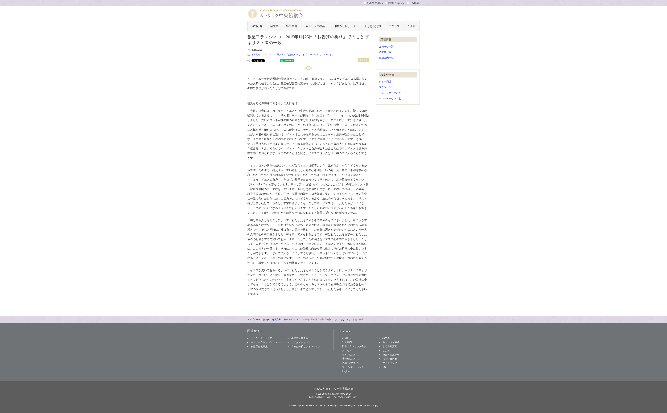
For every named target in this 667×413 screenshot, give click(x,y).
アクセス (394, 26)
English (415, 3)
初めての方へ (375, 3)
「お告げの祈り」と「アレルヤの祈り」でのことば (310, 54)
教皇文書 (256, 54)
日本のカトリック (344, 26)
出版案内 (291, 26)
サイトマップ (389, 362)
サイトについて (350, 354)
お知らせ (256, 26)
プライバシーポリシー (354, 367)
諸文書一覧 (385, 52)
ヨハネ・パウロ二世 (390, 98)
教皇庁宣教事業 (259, 346)
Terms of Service (364, 405)
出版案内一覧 (386, 57)
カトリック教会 (315, 26)
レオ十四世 (385, 81)
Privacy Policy (345, 405)
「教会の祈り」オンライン (305, 346)
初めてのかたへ (350, 362)
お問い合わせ (396, 3)
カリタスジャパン (301, 342)
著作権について (350, 358)
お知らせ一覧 (386, 46)
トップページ (253, 319)
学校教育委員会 (299, 338)
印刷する (363, 60)
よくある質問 (372, 26)
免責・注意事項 (391, 354)
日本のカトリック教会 (354, 346)
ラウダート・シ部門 (262, 338)
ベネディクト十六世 (390, 93)
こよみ (411, 26)
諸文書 (274, 26)
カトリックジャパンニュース (266, 342)
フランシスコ (268, 54)
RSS (384, 367)
